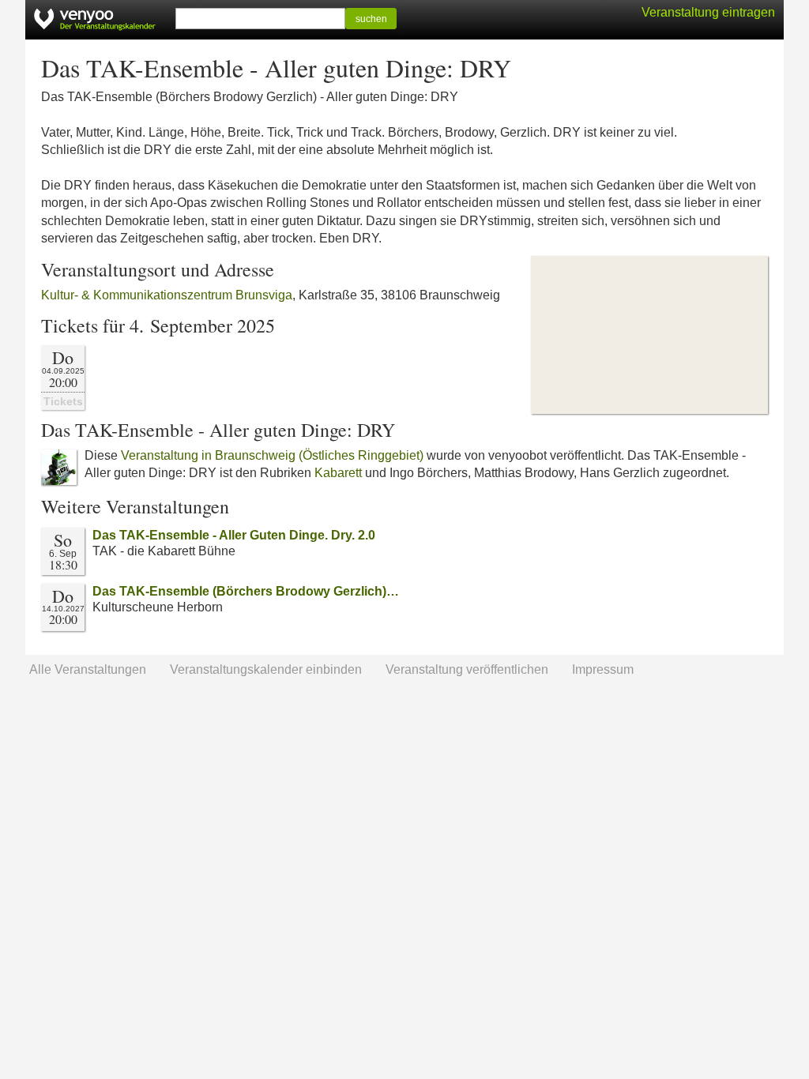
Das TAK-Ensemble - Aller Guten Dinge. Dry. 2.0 (233, 535)
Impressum (603, 669)
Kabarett (338, 472)
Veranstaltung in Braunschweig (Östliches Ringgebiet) (272, 455)
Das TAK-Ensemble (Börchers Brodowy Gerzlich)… (245, 591)
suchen (371, 18)
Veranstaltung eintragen (708, 12)
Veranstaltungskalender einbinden (266, 669)
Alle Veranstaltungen (87, 669)
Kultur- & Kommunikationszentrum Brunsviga (166, 295)
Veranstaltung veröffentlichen (467, 669)
